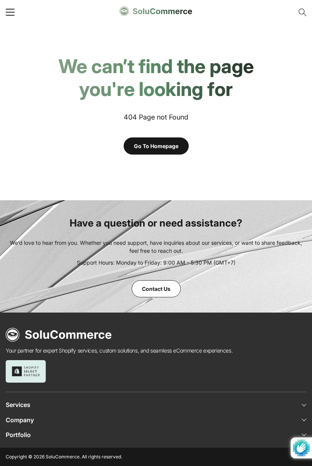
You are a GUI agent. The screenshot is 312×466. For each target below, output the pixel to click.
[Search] (301, 12)
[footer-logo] (59, 335)
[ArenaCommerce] (156, 11)
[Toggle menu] (10, 12)
